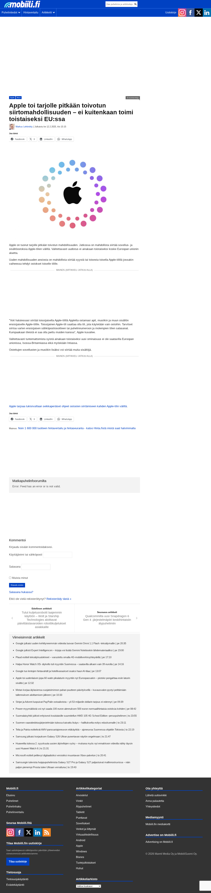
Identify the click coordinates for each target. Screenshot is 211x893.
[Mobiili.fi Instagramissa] (182, 12)
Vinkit (79, 801)
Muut (19, 97)
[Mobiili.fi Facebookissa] (190, 12)
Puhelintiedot (10, 12)
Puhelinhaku (13, 806)
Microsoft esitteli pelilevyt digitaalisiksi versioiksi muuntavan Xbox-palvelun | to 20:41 (61, 755)
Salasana (14, 566)
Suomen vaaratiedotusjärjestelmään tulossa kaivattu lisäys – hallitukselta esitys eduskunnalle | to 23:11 (71, 722)
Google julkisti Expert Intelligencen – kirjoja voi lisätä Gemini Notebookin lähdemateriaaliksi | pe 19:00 (70, 650)
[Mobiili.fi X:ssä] (199, 12)
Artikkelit (47, 12)
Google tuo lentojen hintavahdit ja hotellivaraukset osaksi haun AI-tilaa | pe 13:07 (58, 671)
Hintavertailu (30, 12)
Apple (12, 97)
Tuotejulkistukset (86, 862)
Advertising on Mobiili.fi (159, 841)
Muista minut (19, 577)
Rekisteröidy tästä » (58, 598)
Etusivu (10, 795)
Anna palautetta (155, 801)
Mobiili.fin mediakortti (158, 824)
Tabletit (80, 812)
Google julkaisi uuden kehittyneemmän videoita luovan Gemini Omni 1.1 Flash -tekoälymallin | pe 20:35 (71, 643)
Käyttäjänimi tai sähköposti (25, 554)
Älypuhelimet (83, 806)
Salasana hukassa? (21, 592)
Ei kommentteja (133, 98)
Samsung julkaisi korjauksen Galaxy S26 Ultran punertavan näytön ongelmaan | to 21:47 (63, 736)
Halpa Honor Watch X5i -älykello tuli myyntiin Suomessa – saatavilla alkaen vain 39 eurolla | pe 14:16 (70, 664)
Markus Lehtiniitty (24, 126)
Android (80, 840)
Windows (81, 851)
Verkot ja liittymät (86, 829)
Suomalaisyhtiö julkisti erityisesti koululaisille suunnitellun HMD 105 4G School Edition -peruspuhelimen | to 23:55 (76, 715)
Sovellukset (83, 823)
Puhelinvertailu (15, 812)
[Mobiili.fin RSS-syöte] (47, 832)
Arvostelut (82, 795)
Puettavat (81, 817)
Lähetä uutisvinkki (156, 795)
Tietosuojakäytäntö (17, 879)
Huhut (79, 868)
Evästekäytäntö (15, 884)
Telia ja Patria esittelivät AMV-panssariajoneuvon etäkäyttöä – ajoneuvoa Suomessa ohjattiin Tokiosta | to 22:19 (75, 729)
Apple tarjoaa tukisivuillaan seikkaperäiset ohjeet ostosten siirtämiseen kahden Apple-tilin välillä (68, 406)
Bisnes (80, 857)
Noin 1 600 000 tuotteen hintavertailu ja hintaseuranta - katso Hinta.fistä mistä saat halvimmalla (77, 428)
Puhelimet (12, 801)
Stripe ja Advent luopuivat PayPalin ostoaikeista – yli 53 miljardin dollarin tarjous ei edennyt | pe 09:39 (69, 701)
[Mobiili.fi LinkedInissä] (207, 12)
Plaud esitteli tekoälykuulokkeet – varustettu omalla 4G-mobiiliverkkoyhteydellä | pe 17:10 (63, 657)
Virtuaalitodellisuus (87, 834)
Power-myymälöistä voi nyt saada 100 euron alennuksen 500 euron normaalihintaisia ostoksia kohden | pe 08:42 (76, 708)
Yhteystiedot (153, 806)
